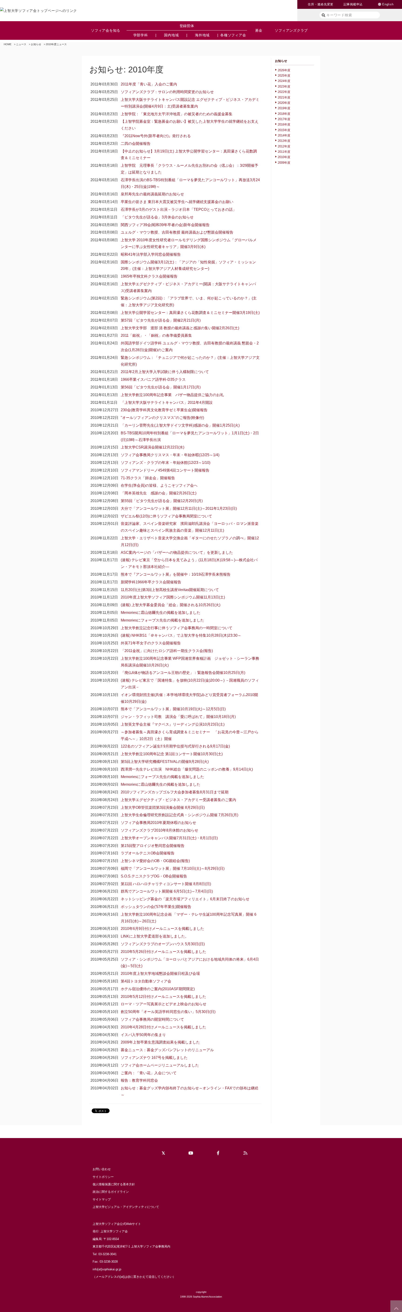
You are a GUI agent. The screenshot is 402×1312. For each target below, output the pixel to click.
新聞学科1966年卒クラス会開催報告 (151, 582)
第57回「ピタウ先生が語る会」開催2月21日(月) (161, 320)
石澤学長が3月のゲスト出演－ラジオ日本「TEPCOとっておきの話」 (178, 209)
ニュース (21, 44)
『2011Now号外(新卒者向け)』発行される (156, 136)
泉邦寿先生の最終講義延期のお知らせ (152, 194)
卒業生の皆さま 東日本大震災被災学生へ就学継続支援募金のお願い (177, 202)
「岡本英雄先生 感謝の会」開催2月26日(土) (158, 493)
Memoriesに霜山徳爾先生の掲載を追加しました (160, 613)
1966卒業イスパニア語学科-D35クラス (153, 379)
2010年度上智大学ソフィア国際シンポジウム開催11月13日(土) (173, 597)
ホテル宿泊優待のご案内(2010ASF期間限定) (158, 989)
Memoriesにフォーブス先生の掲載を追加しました (162, 620)
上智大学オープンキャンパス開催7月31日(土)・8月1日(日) (169, 838)
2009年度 (284, 162)
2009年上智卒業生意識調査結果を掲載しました (160, 1042)
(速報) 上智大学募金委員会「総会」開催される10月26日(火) (170, 605)
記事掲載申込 (353, 4)
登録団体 (187, 26)
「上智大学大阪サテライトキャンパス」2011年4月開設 (167, 402)
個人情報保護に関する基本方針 (114, 1184)
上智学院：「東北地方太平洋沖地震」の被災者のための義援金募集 (176, 114)
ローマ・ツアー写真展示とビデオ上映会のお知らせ (163, 1004)
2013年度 (284, 141)
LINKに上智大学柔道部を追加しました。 (155, 936)
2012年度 (284, 146)
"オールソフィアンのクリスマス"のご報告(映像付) (162, 418)
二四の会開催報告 (136, 144)
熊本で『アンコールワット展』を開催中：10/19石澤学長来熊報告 (176, 574)
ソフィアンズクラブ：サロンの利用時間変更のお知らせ (167, 92)
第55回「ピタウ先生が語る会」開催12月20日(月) (162, 501)
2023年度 (284, 86)
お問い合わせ (102, 1169)
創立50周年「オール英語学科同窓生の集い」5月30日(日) (168, 1012)
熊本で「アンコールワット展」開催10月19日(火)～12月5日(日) (173, 709)
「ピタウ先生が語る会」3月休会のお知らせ (157, 217)
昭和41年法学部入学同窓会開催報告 (151, 254)
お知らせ (36, 44)
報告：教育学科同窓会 (139, 1080)
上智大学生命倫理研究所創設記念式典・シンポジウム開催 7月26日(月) (179, 815)
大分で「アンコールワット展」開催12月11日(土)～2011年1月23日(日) (179, 508)
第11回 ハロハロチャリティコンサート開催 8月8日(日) (166, 884)
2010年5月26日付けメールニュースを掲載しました (163, 952)
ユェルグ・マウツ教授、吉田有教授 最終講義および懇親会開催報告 (177, 232)
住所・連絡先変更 (320, 4)
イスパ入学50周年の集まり (143, 1035)
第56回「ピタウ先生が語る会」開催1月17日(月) (161, 387)
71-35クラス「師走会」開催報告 (148, 478)
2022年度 (284, 92)
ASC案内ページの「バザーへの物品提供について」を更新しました (177, 552)
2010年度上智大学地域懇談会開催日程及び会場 (160, 974)
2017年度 (284, 119)
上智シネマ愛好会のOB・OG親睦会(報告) (155, 861)
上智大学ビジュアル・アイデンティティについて (126, 1207)
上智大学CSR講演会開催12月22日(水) (152, 447)
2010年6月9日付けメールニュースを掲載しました (162, 929)
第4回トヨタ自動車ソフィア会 (146, 981)
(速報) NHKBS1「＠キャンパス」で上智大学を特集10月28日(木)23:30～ (181, 635)
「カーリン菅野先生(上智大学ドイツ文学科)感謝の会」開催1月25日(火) (180, 425)
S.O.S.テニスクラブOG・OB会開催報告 (154, 876)
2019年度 (284, 108)
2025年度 (284, 75)
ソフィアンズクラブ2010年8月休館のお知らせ (159, 830)
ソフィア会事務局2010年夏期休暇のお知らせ (158, 823)
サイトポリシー (103, 1177)
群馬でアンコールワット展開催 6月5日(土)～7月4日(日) (167, 891)
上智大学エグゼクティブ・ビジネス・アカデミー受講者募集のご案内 (178, 800)
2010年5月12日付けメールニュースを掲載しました (163, 997)
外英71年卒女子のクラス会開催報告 (151, 643)
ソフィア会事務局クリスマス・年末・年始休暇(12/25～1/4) (170, 455)
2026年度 (284, 70)
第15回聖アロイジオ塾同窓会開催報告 (152, 846)
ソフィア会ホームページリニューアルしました (160, 1065)
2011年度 (284, 151)
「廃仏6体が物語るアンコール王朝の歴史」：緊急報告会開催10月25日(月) (183, 673)
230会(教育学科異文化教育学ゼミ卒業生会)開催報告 (164, 410)
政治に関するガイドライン (111, 1191)
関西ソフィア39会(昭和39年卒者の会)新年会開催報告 (165, 225)
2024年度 (284, 81)
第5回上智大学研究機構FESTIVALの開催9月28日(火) (165, 762)
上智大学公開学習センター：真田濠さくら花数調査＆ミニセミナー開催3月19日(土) (190, 313)
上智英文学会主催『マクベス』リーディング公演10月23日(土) (172, 724)
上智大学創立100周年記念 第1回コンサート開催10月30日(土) (172, 754)
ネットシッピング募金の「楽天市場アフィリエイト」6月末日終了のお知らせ (185, 899)
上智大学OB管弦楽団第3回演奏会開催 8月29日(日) (163, 807)
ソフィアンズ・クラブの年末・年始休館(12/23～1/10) (165, 463)
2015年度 (284, 130)
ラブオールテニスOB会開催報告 (147, 853)
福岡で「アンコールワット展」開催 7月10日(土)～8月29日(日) (172, 868)
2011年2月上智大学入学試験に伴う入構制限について (165, 372)
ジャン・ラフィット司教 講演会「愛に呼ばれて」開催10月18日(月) (178, 717)
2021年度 (284, 97)
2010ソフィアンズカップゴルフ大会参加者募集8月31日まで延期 (174, 792)
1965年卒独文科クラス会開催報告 (149, 276)
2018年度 (284, 114)
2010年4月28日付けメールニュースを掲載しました (163, 1027)
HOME (7, 44)
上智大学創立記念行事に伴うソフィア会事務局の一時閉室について (176, 628)
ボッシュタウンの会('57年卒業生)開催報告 (156, 907)
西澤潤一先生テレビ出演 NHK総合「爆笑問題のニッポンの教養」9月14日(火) (187, 769)
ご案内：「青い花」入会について (149, 1073)
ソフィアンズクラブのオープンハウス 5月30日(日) (163, 944)
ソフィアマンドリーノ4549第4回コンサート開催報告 (165, 470)
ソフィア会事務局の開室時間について (152, 1019)
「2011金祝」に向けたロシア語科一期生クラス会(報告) (167, 651)
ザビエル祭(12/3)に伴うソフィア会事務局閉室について (166, 516)
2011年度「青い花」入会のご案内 (149, 84)
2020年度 (284, 103)
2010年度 (284, 157)
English (387, 4)
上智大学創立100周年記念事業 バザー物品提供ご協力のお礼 (172, 395)
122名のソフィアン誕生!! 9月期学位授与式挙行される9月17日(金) (175, 746)
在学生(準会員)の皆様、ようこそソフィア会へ (159, 485)
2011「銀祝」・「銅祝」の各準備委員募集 (156, 335)
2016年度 (284, 124)
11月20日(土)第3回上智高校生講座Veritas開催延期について (170, 590)
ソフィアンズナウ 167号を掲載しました (154, 1058)
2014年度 (284, 135)
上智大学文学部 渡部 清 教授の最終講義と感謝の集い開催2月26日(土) (180, 328)
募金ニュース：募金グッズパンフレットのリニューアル (167, 1050)
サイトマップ (102, 1199)
